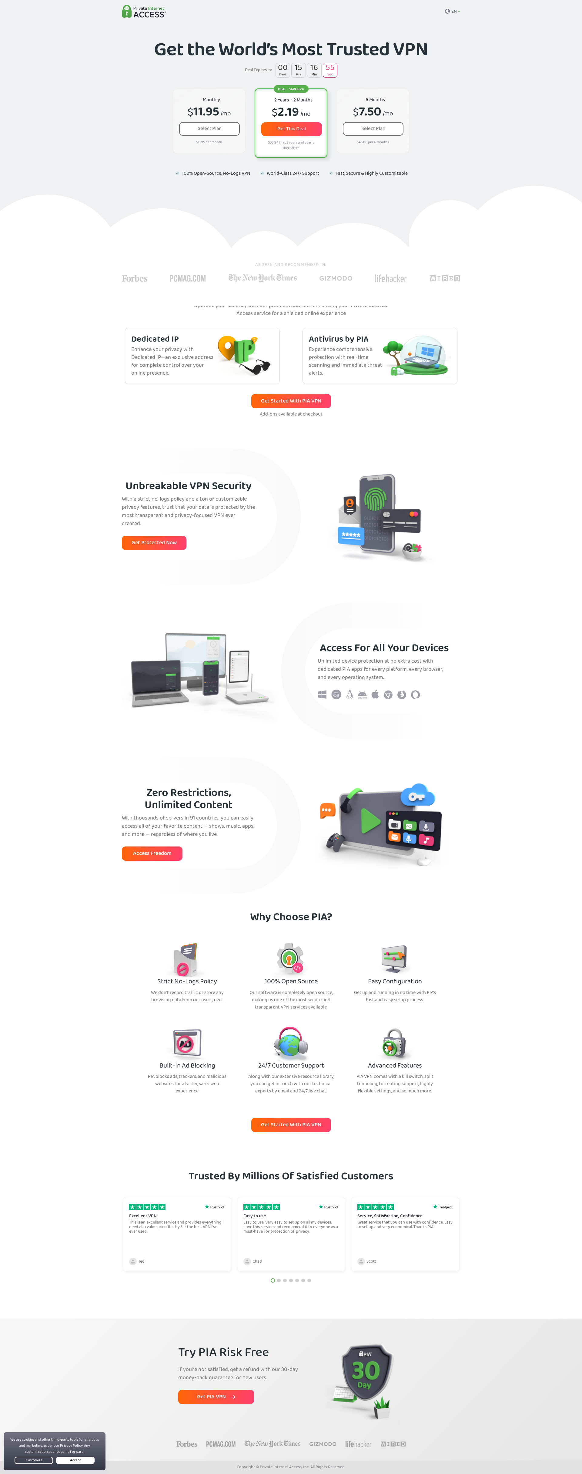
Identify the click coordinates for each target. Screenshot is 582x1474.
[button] (273, 1280)
